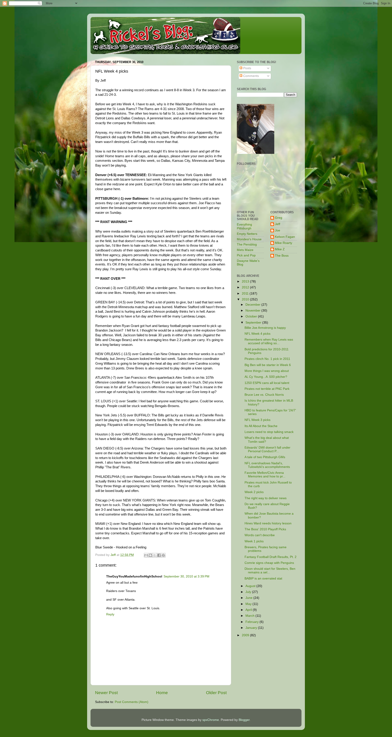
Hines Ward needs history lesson (268, 523)
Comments (250, 76)
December (253, 304)
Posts (246, 68)
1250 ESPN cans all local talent (267, 383)
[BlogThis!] (150, 555)
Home (162, 692)
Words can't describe (260, 535)
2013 (246, 281)
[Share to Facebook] (159, 555)
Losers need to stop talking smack (269, 432)
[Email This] (146, 555)
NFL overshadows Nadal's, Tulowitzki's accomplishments (267, 465)
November (253, 310)
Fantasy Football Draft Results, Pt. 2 (270, 557)
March (250, 615)
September (253, 322)
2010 (246, 299)
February (252, 622)
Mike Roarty (283, 243)
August (250, 586)
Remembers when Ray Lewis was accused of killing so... (269, 341)
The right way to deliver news (266, 498)
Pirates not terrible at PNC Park (267, 389)
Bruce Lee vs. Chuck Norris (264, 394)
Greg (278, 217)
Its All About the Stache (261, 426)
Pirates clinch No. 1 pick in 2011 (267, 359)
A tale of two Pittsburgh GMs (265, 457)
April (249, 610)
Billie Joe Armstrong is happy (265, 327)
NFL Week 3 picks (257, 420)
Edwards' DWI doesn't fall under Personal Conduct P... (267, 449)
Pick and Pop (246, 255)
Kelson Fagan (285, 236)
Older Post (216, 692)
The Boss (282, 255)
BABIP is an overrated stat (263, 578)
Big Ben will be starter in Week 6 (268, 365)
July (248, 592)
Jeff (277, 224)
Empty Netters (247, 234)
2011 (246, 293)
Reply (110, 614)
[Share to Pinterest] (163, 555)
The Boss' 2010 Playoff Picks (265, 529)
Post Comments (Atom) (131, 702)
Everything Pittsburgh (244, 226)
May (248, 604)
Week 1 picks (254, 541)
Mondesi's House (249, 239)
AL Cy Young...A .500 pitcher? (266, 376)
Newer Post (106, 692)
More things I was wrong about (267, 371)
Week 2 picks (254, 492)
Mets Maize (245, 250)
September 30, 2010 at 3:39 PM (186, 576)
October (251, 316)
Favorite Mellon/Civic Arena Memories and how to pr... (265, 474)
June (249, 597)
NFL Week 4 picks (257, 333)
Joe (277, 230)
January (251, 627)
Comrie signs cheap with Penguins (269, 563)
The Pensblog (247, 244)
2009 (246, 635)
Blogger (244, 720)
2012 (246, 287)
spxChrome (210, 720)
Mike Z (280, 249)
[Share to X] (154, 555)
